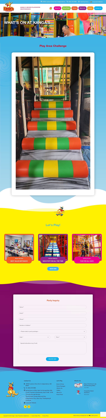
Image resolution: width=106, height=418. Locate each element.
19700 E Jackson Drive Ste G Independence (53, 1)
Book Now (53, 268)
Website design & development (80, 415)
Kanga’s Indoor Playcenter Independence (20, 415)
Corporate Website (98, 1)
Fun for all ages (87, 261)
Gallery (90, 8)
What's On (77, 381)
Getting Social (95, 415)
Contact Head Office (35, 415)
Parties (75, 8)
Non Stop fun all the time (53, 261)
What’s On (82, 8)
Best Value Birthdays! (19, 261)
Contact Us (98, 8)
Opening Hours (84, 1)
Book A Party (60, 384)
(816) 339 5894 (72, 1)
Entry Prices (66, 8)
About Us (57, 8)
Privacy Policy (45, 415)
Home (50, 8)
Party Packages (61, 386)
